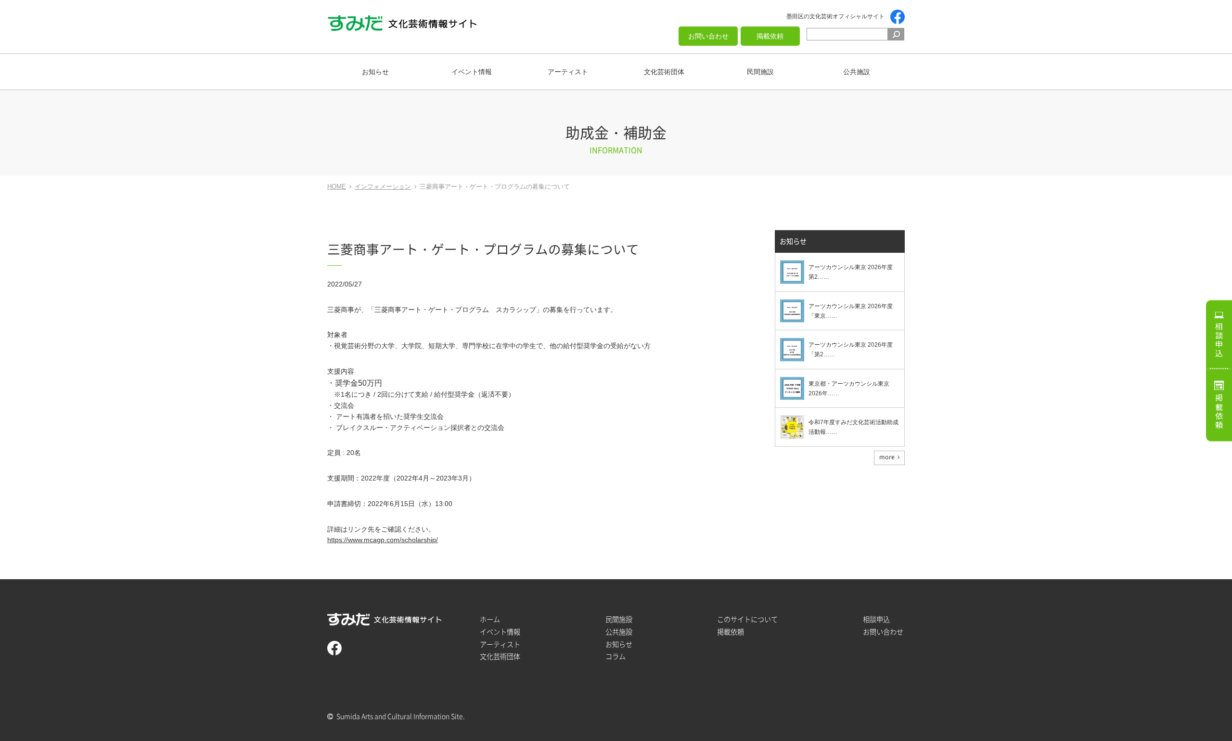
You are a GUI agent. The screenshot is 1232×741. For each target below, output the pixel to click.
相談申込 (1219, 340)
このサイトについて (747, 619)
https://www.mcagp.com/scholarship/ (382, 540)
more (887, 457)
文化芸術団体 (664, 72)
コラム (615, 656)
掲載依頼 (770, 36)
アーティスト (568, 72)
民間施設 (760, 72)
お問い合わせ (708, 36)
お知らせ (375, 72)
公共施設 (856, 72)
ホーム (490, 619)
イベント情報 (471, 72)
